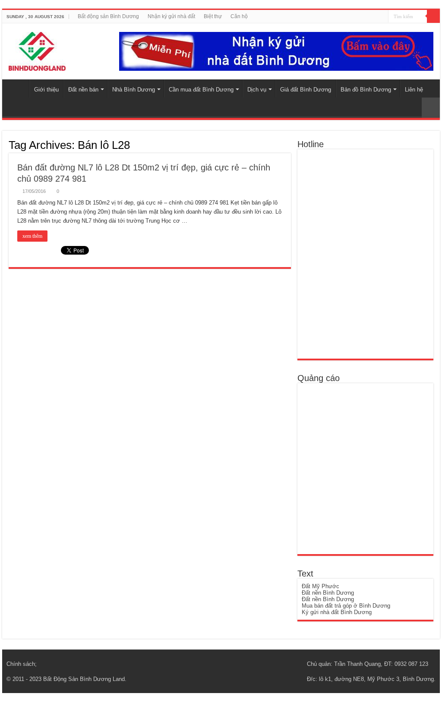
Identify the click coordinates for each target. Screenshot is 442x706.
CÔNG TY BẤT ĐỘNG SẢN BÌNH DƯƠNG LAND (17, 88)
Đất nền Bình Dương (328, 592)
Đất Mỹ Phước (320, 586)
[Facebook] (370, 17)
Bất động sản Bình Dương (108, 16)
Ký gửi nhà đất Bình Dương (337, 612)
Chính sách (20, 664)
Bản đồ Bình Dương (366, 89)
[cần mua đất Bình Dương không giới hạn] (365, 468)
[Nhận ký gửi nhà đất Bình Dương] (276, 50)
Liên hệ (414, 89)
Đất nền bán (83, 89)
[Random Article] (431, 108)
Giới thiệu (46, 89)
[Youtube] (378, 17)
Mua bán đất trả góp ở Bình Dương (346, 605)
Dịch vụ (256, 89)
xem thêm (32, 236)
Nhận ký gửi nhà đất (171, 16)
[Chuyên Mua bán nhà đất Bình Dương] (364, 253)
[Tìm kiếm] (433, 16)
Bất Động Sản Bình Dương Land (84, 679)
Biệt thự (213, 16)
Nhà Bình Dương (133, 89)
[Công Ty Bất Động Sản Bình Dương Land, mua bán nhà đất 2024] (37, 49)
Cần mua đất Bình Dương (201, 89)
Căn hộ (239, 16)
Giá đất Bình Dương (305, 89)
